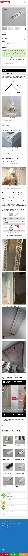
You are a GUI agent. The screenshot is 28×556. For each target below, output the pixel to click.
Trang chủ (5, 554)
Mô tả (4, 70)
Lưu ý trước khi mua (8, 73)
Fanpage (4, 53)
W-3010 (4, 445)
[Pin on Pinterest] (10, 63)
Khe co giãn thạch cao (9, 59)
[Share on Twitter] (6, 63)
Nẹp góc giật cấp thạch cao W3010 (7, 460)
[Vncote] (8, 2)
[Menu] (27, 2)
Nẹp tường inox (13, 552)
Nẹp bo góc (4, 32)
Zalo (10, 53)
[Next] (24, 16)
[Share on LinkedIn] (12, 63)
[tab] (14, 70)
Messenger (24, 554)
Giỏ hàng (15, 554)
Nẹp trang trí (16, 551)
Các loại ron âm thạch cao (20, 446)
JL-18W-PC (17, 486)
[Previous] (4, 16)
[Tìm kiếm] (24, 2)
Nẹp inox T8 (22, 551)
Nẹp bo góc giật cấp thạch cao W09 (19, 460)
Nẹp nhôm (9, 551)
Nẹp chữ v (6, 552)
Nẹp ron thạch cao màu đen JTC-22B (7, 474)
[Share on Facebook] (4, 63)
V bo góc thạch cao (19, 59)
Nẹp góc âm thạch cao (7, 487)
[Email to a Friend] (8, 63)
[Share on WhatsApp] (2, 63)
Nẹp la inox (21, 552)
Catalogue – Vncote (21, 422)
